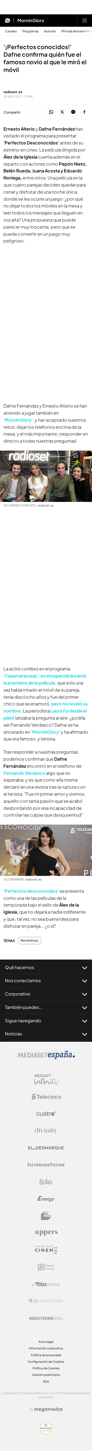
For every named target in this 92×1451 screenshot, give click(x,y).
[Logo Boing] (46, 1182)
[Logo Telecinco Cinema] (46, 1250)
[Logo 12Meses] (46, 1267)
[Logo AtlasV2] (46, 1284)
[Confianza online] (46, 1432)
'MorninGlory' (45, 732)
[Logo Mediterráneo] (46, 1318)
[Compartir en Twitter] (62, 112)
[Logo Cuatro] (46, 1114)
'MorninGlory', (18, 420)
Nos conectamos (23, 980)
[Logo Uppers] (46, 1233)
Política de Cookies (46, 1368)
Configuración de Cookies (46, 1361)
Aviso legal (46, 1342)
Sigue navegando (23, 1020)
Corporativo (17, 994)
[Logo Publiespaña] (46, 1301)
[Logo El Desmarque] (46, 1147)
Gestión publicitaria (46, 1375)
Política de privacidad (46, 1355)
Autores (50, 31)
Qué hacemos (19, 967)
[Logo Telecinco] (46, 1097)
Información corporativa (46, 1348)
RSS (46, 1381)
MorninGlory (30, 20)
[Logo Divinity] (46, 1131)
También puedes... (24, 1007)
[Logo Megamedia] (48, 1409)
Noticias (13, 1033)
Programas (30, 31)
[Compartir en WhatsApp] (51, 112)
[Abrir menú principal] (84, 20)
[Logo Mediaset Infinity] (46, 1080)
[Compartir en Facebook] (84, 112)
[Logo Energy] (46, 1199)
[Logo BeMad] (46, 1216)
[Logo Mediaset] (46, 1057)
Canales (11, 31)
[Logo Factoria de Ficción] (46, 1165)
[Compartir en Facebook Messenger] (73, 112)
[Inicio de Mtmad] (7, 20)
